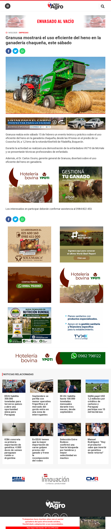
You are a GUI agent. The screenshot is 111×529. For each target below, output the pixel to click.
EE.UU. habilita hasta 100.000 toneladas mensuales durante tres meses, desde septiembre (67, 404)
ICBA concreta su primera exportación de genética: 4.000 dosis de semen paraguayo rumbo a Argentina (13, 448)
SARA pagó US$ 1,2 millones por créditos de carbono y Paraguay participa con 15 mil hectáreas (96, 404)
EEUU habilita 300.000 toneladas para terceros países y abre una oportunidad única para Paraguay (13, 405)
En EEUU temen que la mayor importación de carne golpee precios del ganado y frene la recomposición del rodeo (40, 450)
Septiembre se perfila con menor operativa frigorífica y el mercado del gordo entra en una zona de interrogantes (41, 405)
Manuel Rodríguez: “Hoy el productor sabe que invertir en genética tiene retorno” (97, 446)
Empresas (23, 33)
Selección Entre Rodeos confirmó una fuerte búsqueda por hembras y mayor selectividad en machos (69, 448)
